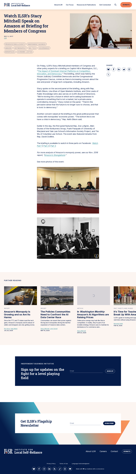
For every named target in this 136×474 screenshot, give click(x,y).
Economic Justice (25, 52)
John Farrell (53, 328)
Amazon (8, 48)
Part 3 (53, 146)
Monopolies (10, 52)
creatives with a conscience (95, 469)
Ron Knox (7, 328)
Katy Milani (14, 328)
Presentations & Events (15, 44)
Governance (44, 48)
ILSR (5, 38)
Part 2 (46, 146)
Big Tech (32, 48)
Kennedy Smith (118, 323)
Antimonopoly (20, 48)
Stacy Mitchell (45, 328)
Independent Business (37, 44)
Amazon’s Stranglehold (54, 155)
